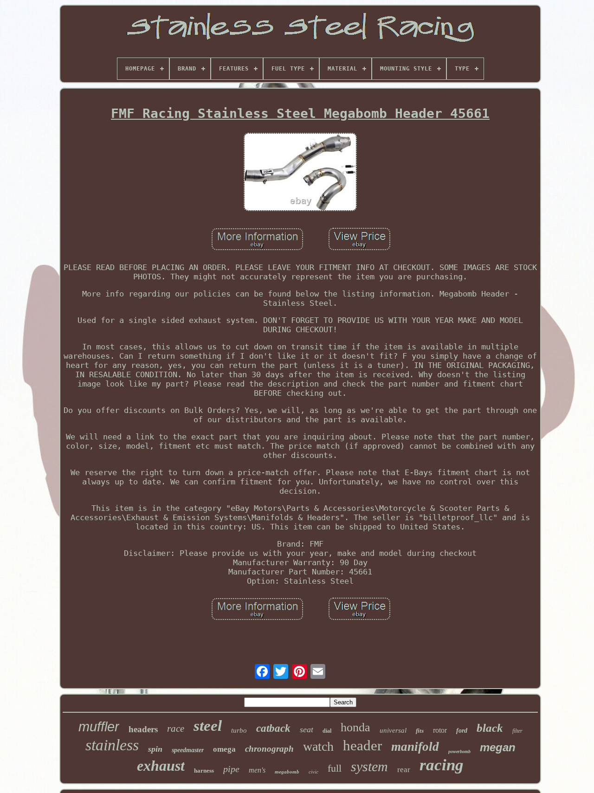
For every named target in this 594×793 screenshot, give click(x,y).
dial (327, 731)
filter (517, 731)
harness (204, 770)
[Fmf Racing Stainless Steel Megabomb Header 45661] (300, 173)
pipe (231, 769)
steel (208, 725)
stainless (112, 745)
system (369, 766)
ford (461, 730)
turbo (239, 730)
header (362, 745)
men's (257, 770)
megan (498, 747)
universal (393, 730)
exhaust (161, 765)
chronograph (269, 749)
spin (155, 749)
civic (313, 771)
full (335, 768)
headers (143, 729)
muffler (98, 726)
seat (306, 729)
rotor (440, 730)
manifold (415, 747)
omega (224, 749)
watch (318, 746)
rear (403, 769)
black (490, 728)
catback (273, 728)
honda (355, 727)
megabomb (287, 771)
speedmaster (188, 750)
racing (442, 765)
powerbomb (459, 751)
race (175, 728)
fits (420, 730)
